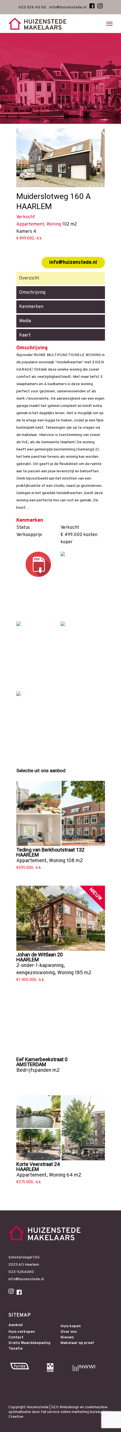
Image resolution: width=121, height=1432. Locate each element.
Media (25, 321)
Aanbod (15, 1325)
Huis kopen (70, 1326)
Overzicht (29, 278)
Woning (57, 861)
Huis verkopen (21, 1332)
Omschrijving (32, 292)
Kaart (25, 335)
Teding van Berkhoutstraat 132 (50, 850)
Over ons (68, 1332)
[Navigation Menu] (109, 24)
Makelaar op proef (77, 1343)
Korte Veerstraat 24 (38, 1164)
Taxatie (15, 1348)
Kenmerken (31, 307)
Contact (15, 1337)
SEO (55, 1407)
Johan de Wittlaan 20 (39, 954)
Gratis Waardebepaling (29, 1343)
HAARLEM (27, 855)
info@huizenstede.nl (73, 262)
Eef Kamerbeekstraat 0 (42, 1059)
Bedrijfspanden (33, 1070)
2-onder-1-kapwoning (40, 965)
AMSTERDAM (31, 1064)
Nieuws (67, 1337)
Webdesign (69, 1407)
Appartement (31, 861)
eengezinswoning (35, 973)
